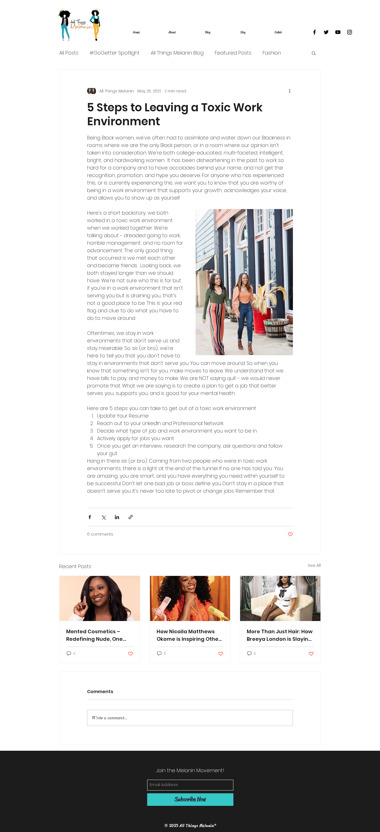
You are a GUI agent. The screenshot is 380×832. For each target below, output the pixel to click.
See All (314, 565)
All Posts (68, 53)
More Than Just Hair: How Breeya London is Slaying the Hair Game (280, 635)
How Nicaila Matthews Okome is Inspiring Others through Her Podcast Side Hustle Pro (190, 635)
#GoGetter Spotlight (115, 53)
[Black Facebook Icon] (314, 32)
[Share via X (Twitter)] (103, 517)
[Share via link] (130, 517)
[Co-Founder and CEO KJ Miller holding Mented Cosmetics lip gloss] (100, 598)
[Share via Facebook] (89, 517)
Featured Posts (233, 53)
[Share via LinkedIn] (117, 517)
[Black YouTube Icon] (338, 32)
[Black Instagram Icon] (349, 32)
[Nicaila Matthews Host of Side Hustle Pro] (190, 598)
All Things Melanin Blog (177, 53)
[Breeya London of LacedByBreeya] (280, 598)
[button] (313, 53)
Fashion (272, 53)
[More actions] (289, 91)
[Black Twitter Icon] (326, 32)
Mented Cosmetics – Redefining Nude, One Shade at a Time (94, 635)
